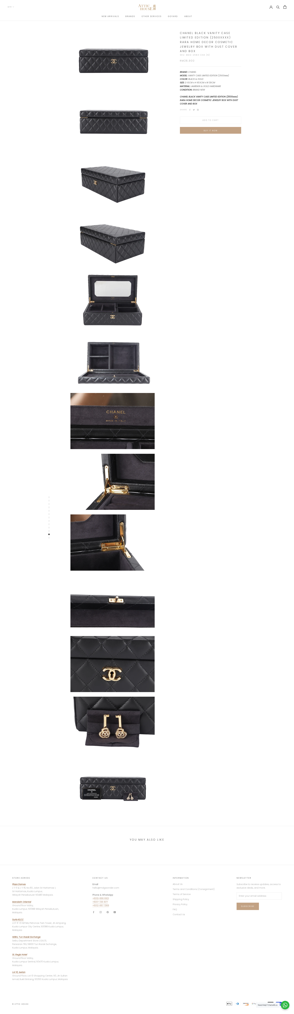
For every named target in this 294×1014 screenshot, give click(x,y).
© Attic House (20, 1004)
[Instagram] (101, 912)
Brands (130, 16)
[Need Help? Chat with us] (285, 1005)
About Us (178, 884)
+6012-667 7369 (100, 905)
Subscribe (247, 906)
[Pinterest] (198, 110)
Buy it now (211, 130)
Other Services (152, 16)
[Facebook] (190, 110)
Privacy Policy (180, 904)
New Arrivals (110, 16)
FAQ (175, 909)
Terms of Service (182, 894)
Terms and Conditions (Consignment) (194, 889)
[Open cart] (284, 7)
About (188, 16)
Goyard (173, 16)
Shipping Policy (181, 899)
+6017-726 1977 (100, 901)
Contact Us (179, 914)
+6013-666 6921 (100, 898)
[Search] (278, 7)
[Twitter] (194, 110)
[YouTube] (115, 912)
